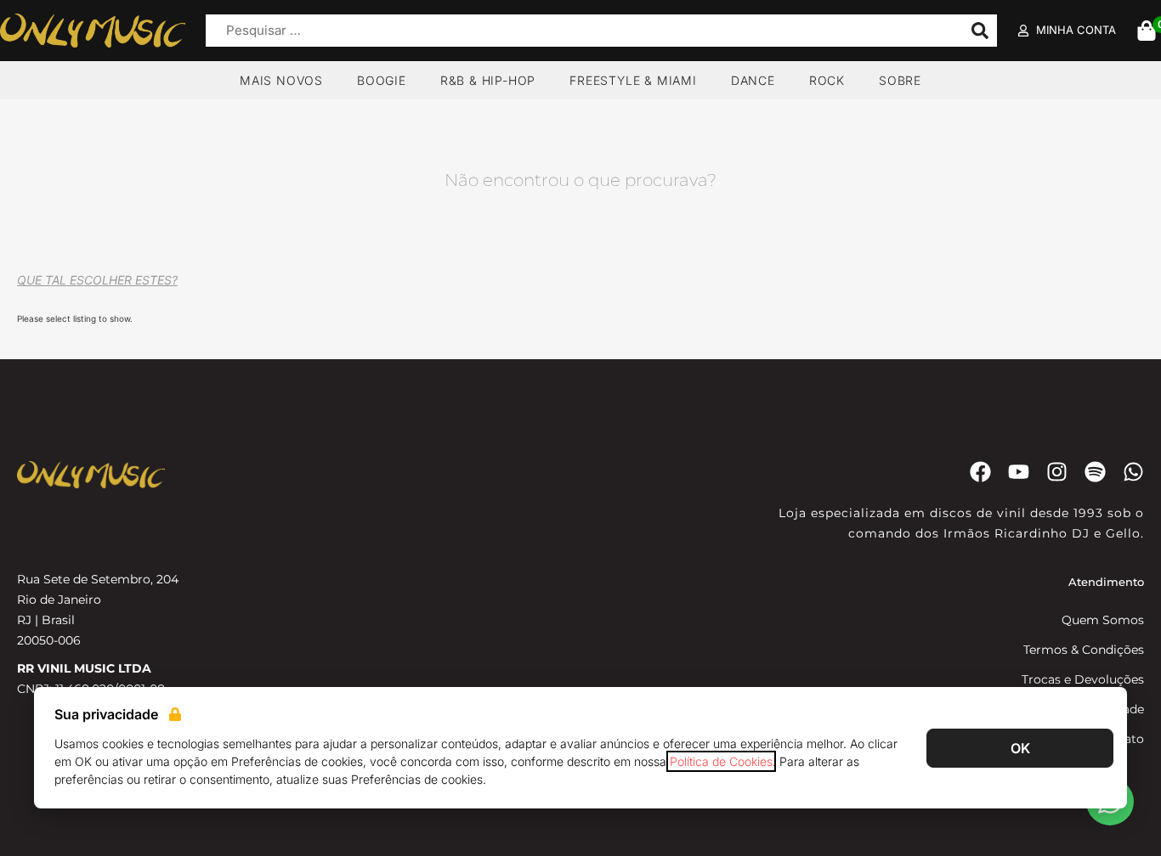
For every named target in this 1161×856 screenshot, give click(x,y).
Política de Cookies (721, 761)
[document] (580, 428)
